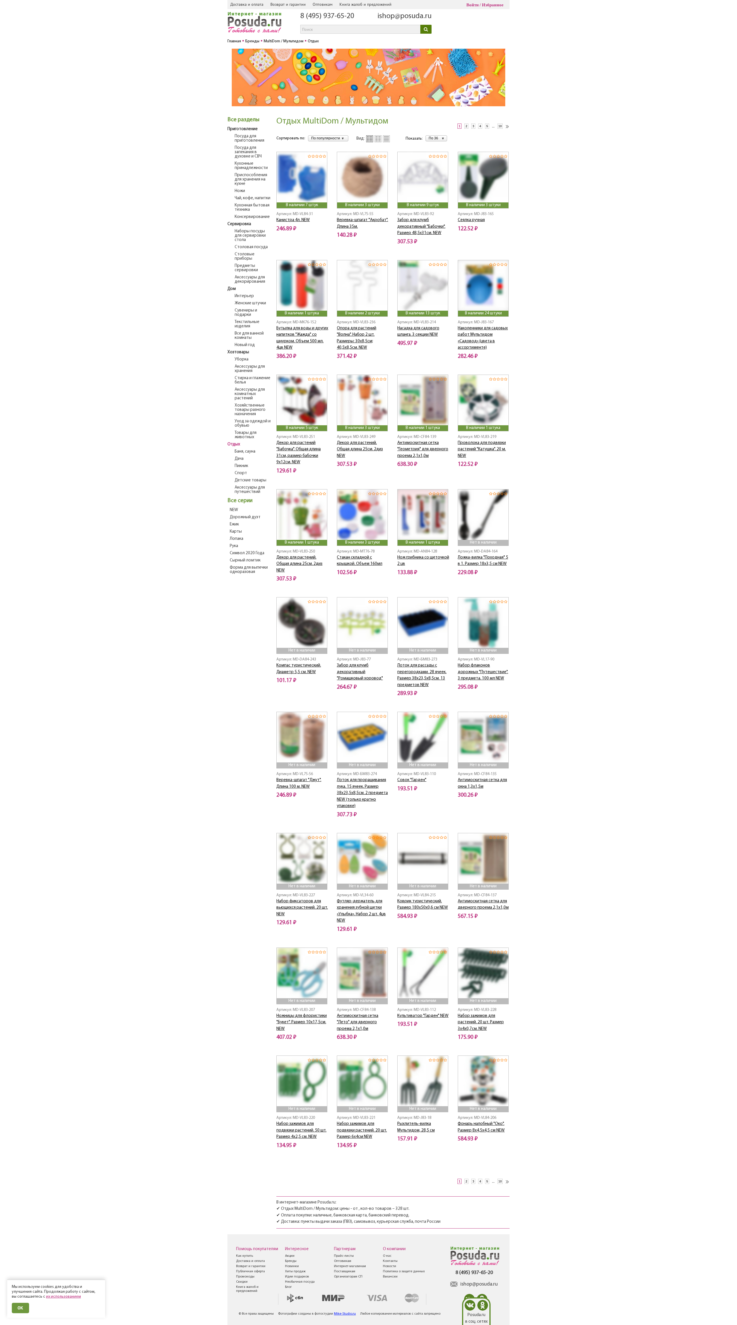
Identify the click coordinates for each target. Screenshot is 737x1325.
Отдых (233, 444)
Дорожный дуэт (245, 517)
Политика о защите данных (404, 1271)
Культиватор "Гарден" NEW (423, 1016)
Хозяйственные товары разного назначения (250, 409)
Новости (389, 1266)
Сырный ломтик (245, 560)
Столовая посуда (251, 247)
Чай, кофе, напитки (252, 198)
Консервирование (252, 217)
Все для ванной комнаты (249, 335)
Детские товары (250, 480)
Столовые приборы (244, 256)
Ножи (240, 191)
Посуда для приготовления (249, 138)
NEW (234, 510)
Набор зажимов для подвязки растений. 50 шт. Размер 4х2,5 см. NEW (301, 1130)
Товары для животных (246, 435)
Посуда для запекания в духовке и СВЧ (248, 152)
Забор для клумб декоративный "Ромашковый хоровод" (360, 672)
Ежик (234, 524)
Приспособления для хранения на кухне (251, 179)
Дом (231, 289)
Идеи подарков (297, 1276)
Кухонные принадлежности (251, 166)
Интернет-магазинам (350, 1266)
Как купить (244, 1256)
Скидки (242, 1282)
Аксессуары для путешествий (250, 489)
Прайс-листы (344, 1256)
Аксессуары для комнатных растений (250, 394)
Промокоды (245, 1276)
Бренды (291, 1261)
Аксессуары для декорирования (250, 279)
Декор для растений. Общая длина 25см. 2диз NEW (360, 449)
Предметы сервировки (246, 268)
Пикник (241, 466)
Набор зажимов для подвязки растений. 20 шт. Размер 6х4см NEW (362, 1130)
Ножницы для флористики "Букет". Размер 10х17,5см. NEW (301, 1022)
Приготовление (242, 129)
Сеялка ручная (471, 220)
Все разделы (243, 120)
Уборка (241, 359)
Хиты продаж (295, 1271)
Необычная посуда (300, 1282)
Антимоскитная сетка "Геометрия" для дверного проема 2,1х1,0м (422, 449)
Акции (290, 1256)
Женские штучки (250, 303)
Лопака (236, 539)
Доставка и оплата (246, 4)
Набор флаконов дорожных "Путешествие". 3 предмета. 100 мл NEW (483, 672)
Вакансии (390, 1276)
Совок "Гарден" (411, 780)
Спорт (241, 473)
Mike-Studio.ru (345, 1313)
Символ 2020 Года (247, 553)
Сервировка (239, 224)
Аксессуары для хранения (250, 369)
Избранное (493, 5)
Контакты (390, 1261)
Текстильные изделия (247, 324)
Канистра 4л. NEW (293, 220)
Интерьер (244, 296)
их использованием (63, 1296)
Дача (239, 459)
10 (500, 126)
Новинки (292, 1266)
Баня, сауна (245, 451)
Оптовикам (323, 4)
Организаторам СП (348, 1276)
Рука (234, 546)
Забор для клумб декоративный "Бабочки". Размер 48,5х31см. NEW (421, 226)
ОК (20, 1308)
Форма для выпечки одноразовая (249, 569)
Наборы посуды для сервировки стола (250, 235)
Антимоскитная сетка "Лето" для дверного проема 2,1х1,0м (357, 1022)
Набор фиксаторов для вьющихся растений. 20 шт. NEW (302, 907)
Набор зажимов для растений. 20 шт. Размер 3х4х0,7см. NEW (481, 1022)
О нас (387, 1256)
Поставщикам (344, 1271)
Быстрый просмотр (302, 195)
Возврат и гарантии (288, 4)
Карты (236, 531)
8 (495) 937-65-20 (327, 16)
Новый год (245, 345)
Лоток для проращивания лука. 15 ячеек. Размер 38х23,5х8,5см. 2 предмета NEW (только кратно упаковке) (362, 793)
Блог (288, 1287)
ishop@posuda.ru (404, 16)
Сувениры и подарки (246, 312)
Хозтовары (238, 352)
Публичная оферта (250, 1271)
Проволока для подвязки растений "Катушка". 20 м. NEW (482, 449)
